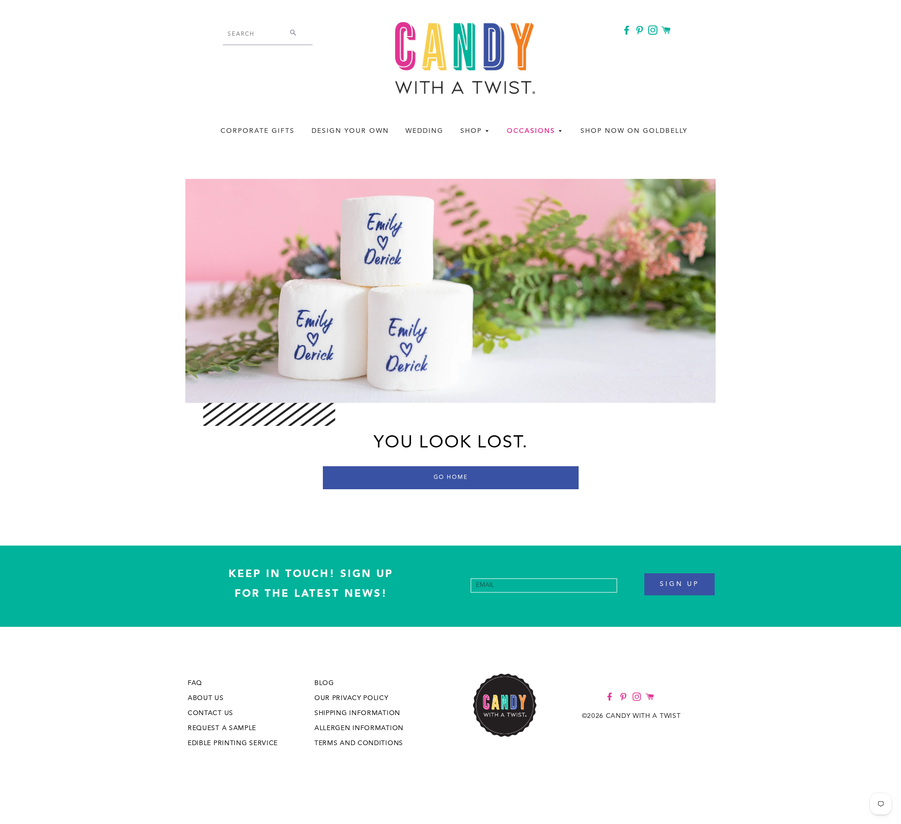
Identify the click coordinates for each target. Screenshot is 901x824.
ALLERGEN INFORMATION (359, 728)
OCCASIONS (532, 131)
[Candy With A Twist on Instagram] (653, 32)
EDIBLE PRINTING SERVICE (233, 743)
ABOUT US (206, 698)
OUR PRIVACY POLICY (351, 698)
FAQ (195, 683)
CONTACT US (210, 713)
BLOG (324, 683)
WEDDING (424, 131)
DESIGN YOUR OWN (350, 131)
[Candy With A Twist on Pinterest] (640, 32)
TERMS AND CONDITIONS (358, 743)
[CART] (667, 30)
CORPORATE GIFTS (258, 131)
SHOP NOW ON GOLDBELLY (633, 131)
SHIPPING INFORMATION (357, 713)
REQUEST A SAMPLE (222, 728)
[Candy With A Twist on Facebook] (627, 32)
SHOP (472, 131)
